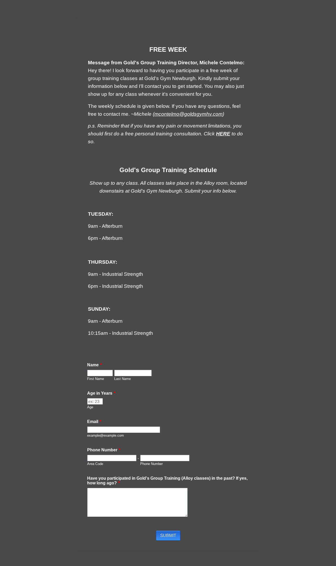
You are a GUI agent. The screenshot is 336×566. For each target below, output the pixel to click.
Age (90, 407)
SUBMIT (168, 535)
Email (94, 421)
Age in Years (101, 393)
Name (94, 365)
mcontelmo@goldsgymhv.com (188, 114)
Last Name (122, 379)
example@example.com (105, 435)
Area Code (95, 464)
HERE (223, 133)
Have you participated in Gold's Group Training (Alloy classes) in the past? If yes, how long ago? (167, 480)
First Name (95, 379)
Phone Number (103, 450)
